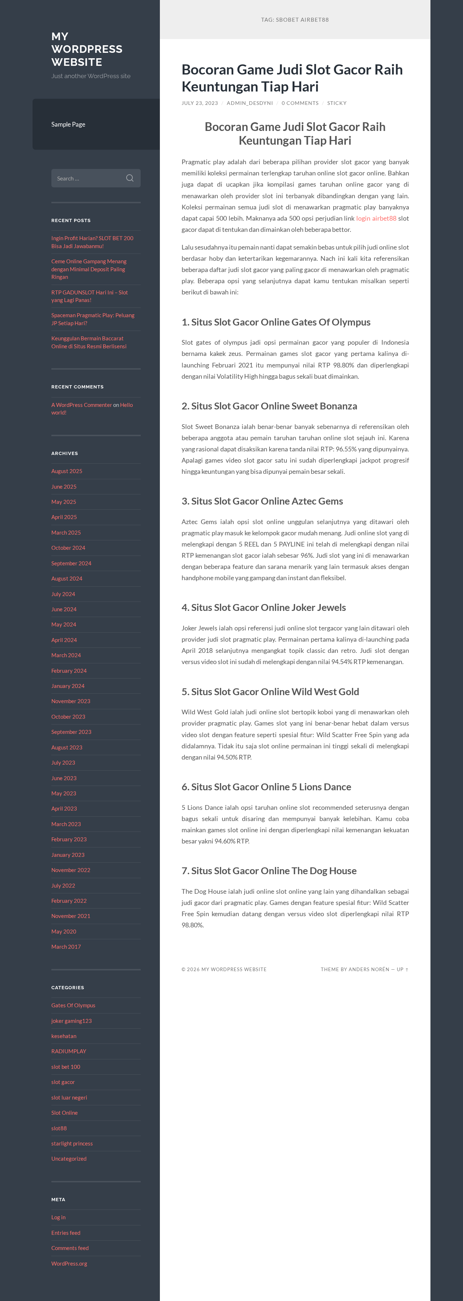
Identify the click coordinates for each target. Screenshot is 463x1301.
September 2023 (71, 731)
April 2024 (64, 640)
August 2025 (66, 471)
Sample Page (68, 124)
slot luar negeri (69, 1097)
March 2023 (66, 824)
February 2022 (69, 900)
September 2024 (71, 563)
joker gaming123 (71, 1020)
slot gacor (63, 1082)
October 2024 (68, 547)
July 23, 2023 (200, 103)
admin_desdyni (250, 103)
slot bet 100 (65, 1066)
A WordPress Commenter (81, 404)
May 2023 (63, 793)
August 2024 (66, 578)
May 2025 (63, 501)
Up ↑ (403, 969)
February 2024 (69, 670)
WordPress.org (69, 1263)
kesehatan (63, 1036)
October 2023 (68, 716)
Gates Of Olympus (73, 1005)
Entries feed (65, 1232)
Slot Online (64, 1112)
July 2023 (63, 762)
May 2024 (63, 624)
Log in (58, 1217)
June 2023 (64, 778)
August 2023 (66, 747)
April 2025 (64, 517)
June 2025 (64, 486)
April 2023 (64, 808)
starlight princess (72, 1143)
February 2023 (69, 839)
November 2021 (70, 916)
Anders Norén (369, 969)
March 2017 (66, 946)
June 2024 (64, 609)
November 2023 (70, 701)
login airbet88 (376, 218)
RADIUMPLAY (68, 1051)
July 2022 (63, 885)
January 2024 (68, 686)
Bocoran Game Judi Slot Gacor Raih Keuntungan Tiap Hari (292, 77)
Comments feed (70, 1248)
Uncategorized (68, 1158)
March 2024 (66, 655)
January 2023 (68, 854)
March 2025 (66, 532)
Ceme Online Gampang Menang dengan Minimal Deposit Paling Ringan (89, 269)
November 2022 (70, 870)
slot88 (59, 1128)
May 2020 (63, 931)
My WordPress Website (87, 49)
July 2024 (63, 594)
